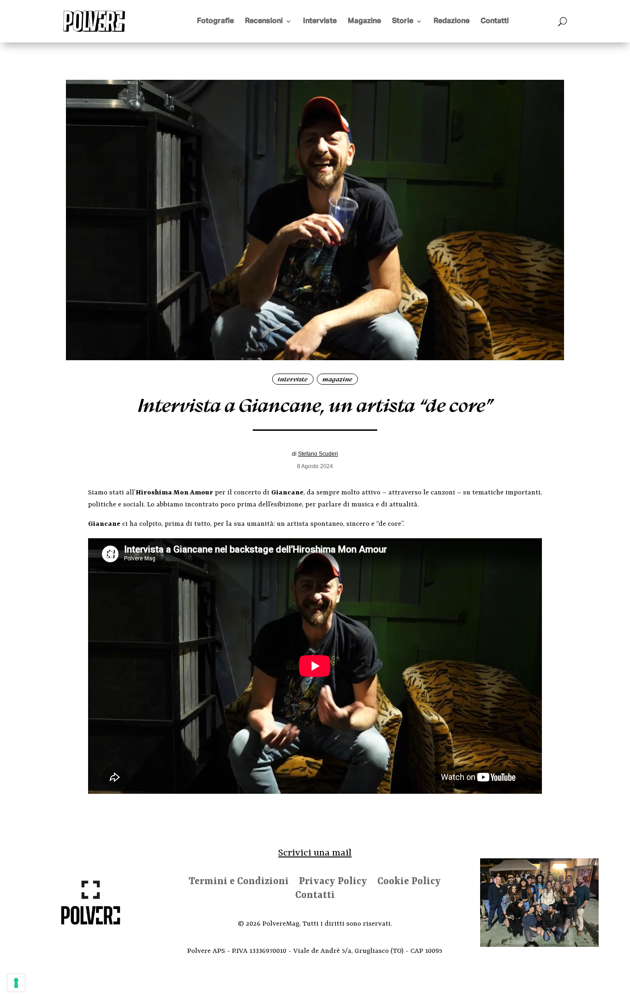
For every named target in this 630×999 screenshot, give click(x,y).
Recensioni (264, 21)
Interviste (320, 21)
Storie (402, 21)
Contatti (495, 21)
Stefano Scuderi (318, 454)
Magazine (364, 21)
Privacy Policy (333, 883)
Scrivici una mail (314, 853)
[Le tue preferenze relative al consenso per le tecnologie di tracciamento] (16, 983)
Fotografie (215, 21)
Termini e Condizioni (239, 883)
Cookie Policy (409, 883)
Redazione (452, 21)
